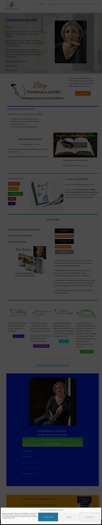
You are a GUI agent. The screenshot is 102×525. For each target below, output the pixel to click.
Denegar (68, 517)
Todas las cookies (48, 517)
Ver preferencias (89, 517)
